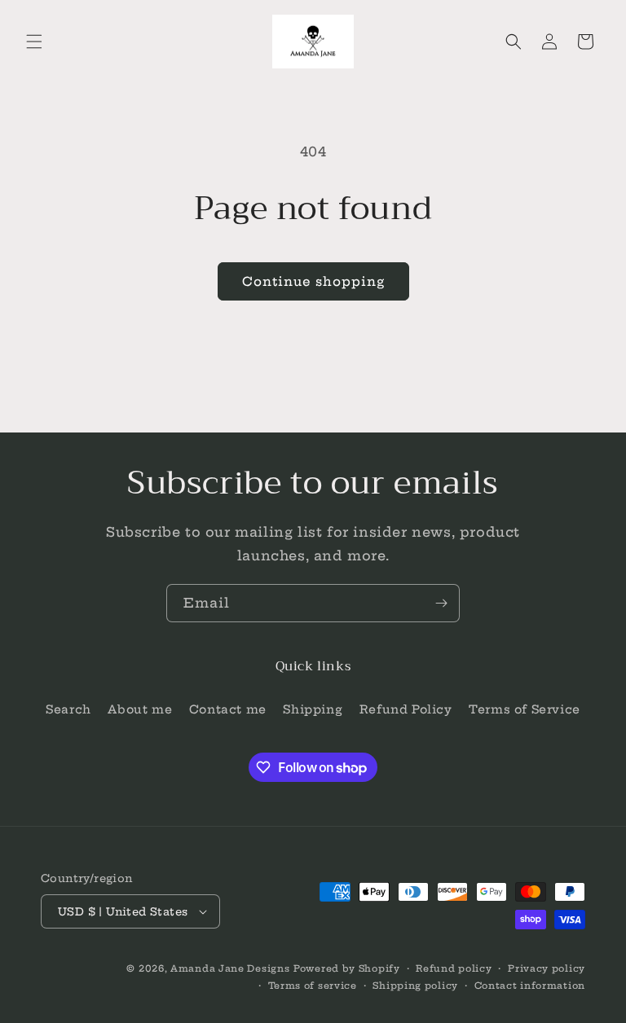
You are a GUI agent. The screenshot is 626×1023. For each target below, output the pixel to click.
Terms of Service (524, 709)
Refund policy (454, 968)
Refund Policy (405, 709)
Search (68, 709)
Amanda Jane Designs (229, 968)
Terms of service (312, 985)
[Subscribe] (441, 603)
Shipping (312, 709)
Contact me (228, 709)
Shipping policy (415, 985)
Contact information (529, 985)
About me (140, 709)
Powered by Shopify (346, 968)
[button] (34, 41)
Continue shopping (313, 281)
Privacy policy (546, 968)
